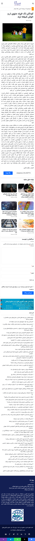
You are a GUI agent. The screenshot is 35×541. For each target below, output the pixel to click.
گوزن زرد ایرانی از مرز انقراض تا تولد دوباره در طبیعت (21, 404)
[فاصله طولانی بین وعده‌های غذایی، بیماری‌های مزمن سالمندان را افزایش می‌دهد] (26, 188)
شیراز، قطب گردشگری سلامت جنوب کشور (23, 447)
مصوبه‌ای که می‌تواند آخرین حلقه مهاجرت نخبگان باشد (19, 9)
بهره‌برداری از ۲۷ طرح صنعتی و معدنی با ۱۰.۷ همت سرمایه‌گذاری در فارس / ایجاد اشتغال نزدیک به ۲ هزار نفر (17, 431)
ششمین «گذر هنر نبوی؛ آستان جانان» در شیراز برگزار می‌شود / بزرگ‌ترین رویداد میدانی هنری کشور (19, 440)
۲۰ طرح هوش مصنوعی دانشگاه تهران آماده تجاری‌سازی (20, 337)
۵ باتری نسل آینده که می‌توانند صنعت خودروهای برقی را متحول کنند (9, 231)
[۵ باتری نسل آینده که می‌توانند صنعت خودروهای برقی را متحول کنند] (9, 223)
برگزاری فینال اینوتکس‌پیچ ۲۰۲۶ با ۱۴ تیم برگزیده (22, 360)
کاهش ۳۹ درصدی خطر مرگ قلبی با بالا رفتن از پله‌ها (21, 421)
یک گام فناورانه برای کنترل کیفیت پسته (24, 349)
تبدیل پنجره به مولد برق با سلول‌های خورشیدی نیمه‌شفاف (20, 377)
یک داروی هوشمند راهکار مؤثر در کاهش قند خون (21, 456)
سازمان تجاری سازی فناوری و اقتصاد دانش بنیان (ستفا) (21, 488)
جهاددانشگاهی (30, 485)
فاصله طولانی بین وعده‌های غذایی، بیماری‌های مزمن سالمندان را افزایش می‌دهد (27, 195)
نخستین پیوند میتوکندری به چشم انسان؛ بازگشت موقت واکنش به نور (27, 213)
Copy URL (8, 173)
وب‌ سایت (31, 280)
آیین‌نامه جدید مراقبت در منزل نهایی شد (24, 464)
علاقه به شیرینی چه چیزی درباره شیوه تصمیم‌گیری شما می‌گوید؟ (18, 397)
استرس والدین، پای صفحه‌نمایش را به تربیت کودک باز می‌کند (19, 379)
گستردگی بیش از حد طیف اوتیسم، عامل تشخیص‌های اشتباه (19, 399)
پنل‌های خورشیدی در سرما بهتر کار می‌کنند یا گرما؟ (22, 363)
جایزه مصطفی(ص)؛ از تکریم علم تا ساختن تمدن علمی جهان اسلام (18, 343)
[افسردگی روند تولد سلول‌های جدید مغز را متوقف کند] (9, 188)
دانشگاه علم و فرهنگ (29, 490)
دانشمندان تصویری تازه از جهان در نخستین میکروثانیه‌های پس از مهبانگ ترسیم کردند (9, 213)
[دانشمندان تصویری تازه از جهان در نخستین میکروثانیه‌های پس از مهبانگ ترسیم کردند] (9, 205)
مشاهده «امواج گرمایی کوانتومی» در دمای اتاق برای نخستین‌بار (18, 407)
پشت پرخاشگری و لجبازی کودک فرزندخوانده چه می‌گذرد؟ (20, 402)
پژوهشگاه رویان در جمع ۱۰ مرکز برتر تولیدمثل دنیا (21, 369)
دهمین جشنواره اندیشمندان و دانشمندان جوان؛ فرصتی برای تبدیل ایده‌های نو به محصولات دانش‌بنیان (18, 357)
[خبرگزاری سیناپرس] (17, 3)
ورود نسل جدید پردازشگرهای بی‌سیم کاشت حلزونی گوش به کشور (18, 471)
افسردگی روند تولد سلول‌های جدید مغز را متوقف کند (10, 194)
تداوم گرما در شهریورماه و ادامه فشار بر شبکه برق (22, 374)
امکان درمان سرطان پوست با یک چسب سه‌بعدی (22, 412)
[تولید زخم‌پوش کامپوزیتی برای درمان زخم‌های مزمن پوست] (26, 223)
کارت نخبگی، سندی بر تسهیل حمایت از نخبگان (22, 382)
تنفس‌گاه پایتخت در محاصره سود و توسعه (23, 419)
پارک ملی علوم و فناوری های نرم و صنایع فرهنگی (23, 486)
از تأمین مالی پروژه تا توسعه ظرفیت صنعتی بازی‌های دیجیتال (19, 454)
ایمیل (32, 273)
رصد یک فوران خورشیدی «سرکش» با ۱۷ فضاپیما (22, 340)
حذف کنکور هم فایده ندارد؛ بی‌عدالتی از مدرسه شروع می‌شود (19, 461)
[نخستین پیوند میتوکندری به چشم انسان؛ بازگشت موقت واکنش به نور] (26, 205)
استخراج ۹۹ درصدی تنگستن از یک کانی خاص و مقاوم (20, 459)
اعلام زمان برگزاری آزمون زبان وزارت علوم (23, 372)
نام (33, 266)
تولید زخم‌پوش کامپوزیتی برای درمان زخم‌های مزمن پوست (26, 230)
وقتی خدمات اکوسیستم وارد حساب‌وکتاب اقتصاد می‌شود (20, 409)
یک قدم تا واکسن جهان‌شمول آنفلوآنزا (24, 424)
